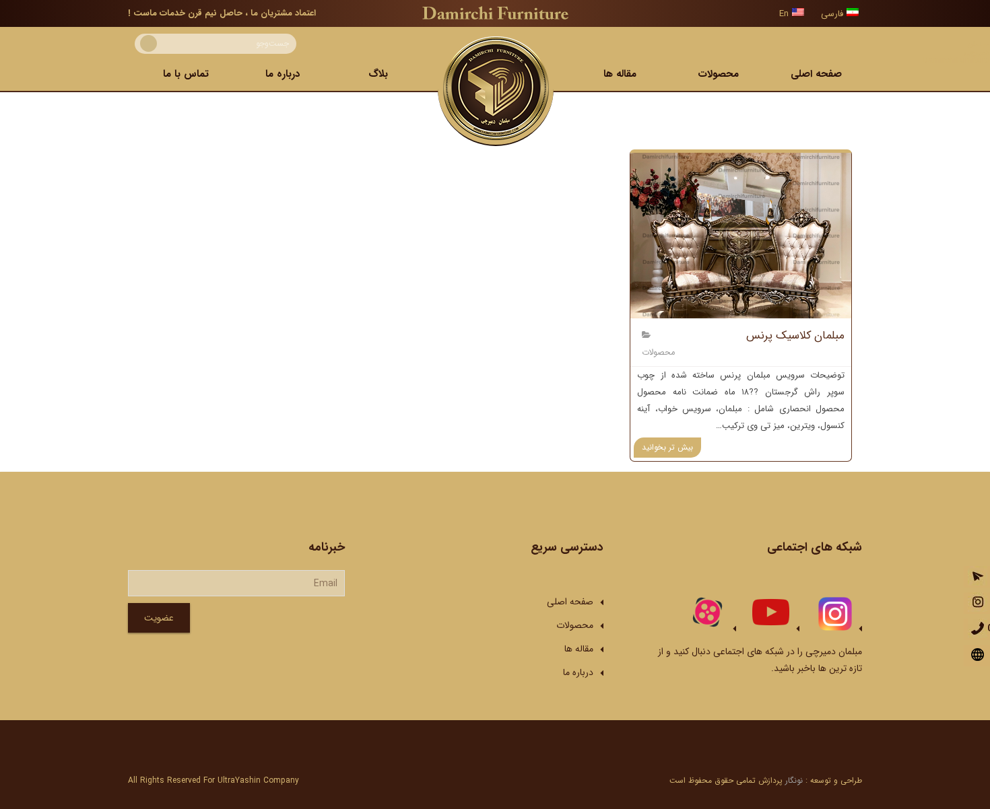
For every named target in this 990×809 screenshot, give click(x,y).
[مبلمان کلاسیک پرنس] (740, 235)
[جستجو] (148, 43)
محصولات (658, 352)
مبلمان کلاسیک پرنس (795, 335)
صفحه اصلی (570, 601)
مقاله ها (578, 648)
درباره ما (578, 672)
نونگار (794, 780)
